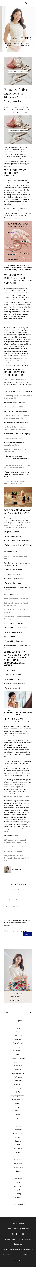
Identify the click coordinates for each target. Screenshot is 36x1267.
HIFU (18, 1092)
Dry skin (18, 1069)
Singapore (18, 1152)
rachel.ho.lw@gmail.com (18, 1000)
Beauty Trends (18, 1043)
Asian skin (18, 1032)
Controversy (18, 1062)
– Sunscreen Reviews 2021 (13, 407)
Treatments (18, 1186)
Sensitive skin (18, 1148)
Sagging (18, 1141)
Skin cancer (18, 1163)
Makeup (18, 1111)
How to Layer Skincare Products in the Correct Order (18, 269)
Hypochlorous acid (18, 1099)
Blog (23, 107)
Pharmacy (18, 1130)
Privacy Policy (18, 1260)
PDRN (18, 1122)
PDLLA (18, 1118)
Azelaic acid (18, 1035)
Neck (18, 1115)
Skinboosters (18, 1171)
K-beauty (18, 1103)
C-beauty (18, 1054)
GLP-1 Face (18, 1088)
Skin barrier (18, 1160)
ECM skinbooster (18, 1073)
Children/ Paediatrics (18, 1058)
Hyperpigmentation (18, 1096)
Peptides (18, 1126)
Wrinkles (18, 1197)
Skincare (8, 110)
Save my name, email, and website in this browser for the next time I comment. (18, 922)
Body (18, 1047)
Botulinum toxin (18, 1051)
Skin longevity (18, 1167)
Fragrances (18, 1084)
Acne (18, 1028)
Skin (28, 107)
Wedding (18, 1194)
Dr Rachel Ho (20, 110)
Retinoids (18, 1137)
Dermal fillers (18, 1066)
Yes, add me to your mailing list (17, 931)
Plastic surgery (18, 1133)
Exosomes (18, 1081)
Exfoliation (18, 1077)
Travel (18, 1182)
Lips (18, 1107)
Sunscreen (18, 1179)
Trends (18, 1190)
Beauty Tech (18, 1039)
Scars (18, 1145)
